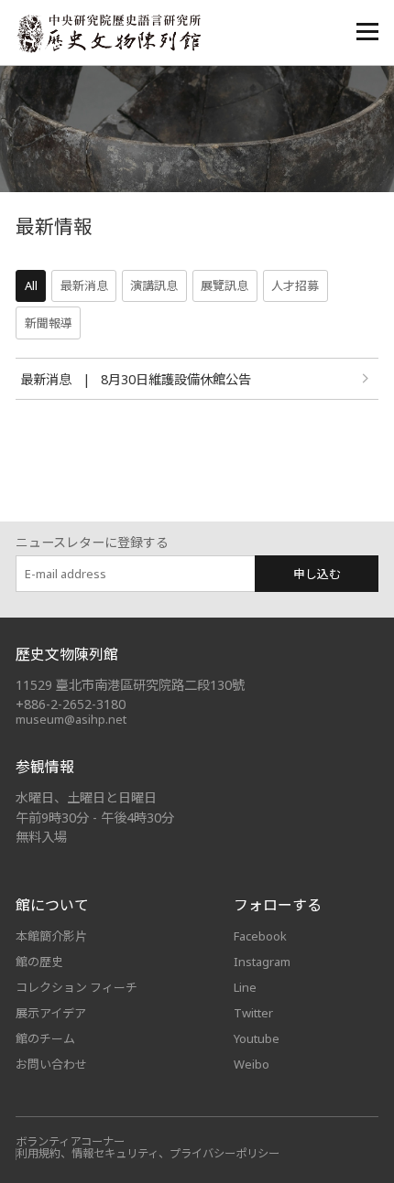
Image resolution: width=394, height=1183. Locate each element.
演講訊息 (154, 285)
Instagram (262, 961)
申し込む (317, 573)
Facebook (260, 936)
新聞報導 (48, 323)
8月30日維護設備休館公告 (176, 379)
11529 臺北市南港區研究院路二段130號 (130, 685)
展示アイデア (51, 1013)
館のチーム (45, 1038)
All (31, 285)
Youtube (256, 1038)
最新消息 (84, 285)
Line (245, 987)
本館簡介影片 (51, 936)
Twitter (253, 1013)
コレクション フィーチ (76, 987)
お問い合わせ (51, 1064)
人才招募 (295, 285)
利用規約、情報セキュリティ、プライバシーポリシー (147, 1153)
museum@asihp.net (71, 719)
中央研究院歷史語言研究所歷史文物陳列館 (108, 33)
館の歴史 (39, 961)
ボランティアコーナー (70, 1141)
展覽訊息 (224, 285)
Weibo (251, 1064)
